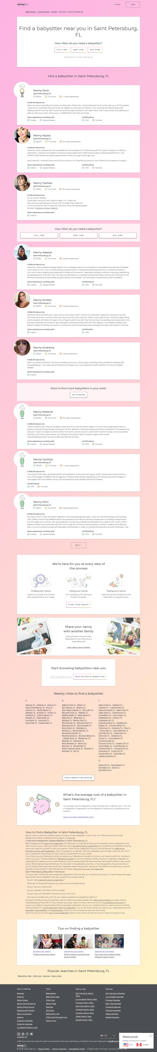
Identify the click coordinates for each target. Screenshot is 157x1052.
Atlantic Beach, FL (45, 715)
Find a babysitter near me (79, 778)
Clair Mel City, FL (105, 733)
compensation (57, 910)
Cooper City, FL (122, 743)
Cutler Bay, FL (119, 754)
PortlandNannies (113, 1007)
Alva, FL (49, 708)
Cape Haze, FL (104, 713)
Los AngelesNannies (115, 997)
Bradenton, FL (84, 738)
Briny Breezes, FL (69, 743)
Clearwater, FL (120, 733)
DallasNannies (112, 1014)
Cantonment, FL (117, 708)
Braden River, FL (70, 738)
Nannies (46, 976)
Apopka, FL (30, 713)
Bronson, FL (67, 746)
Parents (20, 997)
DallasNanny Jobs (84, 1017)
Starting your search (42, 952)
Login (117, 4)
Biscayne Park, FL (84, 723)
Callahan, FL (117, 705)
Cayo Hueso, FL (119, 715)
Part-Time (78, 50)
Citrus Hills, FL (106, 731)
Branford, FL (78, 741)
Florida (54, 12)
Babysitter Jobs (25, 976)
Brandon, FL (67, 741)
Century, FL (117, 718)
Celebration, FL (104, 718)
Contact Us (22, 1037)
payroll (72, 838)
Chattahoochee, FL (106, 723)
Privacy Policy (44, 1049)
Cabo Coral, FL (104, 705)
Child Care (37, 976)
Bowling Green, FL (69, 736)
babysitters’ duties (65, 859)
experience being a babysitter (51, 880)
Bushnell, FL (67, 751)
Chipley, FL (103, 725)
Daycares (50, 1011)
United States (43, 12)
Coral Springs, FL (121, 746)
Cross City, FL (117, 751)
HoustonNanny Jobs (85, 1013)
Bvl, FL (76, 751)
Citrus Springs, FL (120, 731)
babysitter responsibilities (36, 910)
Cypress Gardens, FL (107, 756)
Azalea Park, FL (45, 723)
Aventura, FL (43, 720)
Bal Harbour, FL (68, 708)
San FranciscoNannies (115, 993)
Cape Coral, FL (122, 710)
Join (133, 4)
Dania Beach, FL (118, 765)
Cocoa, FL (102, 738)
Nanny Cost (51, 1021)
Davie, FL (116, 768)
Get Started (78, 395)
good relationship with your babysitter (59, 908)
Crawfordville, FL (105, 748)
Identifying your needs (73, 952)
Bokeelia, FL (81, 728)
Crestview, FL (104, 751)
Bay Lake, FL (88, 710)
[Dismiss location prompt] (150, 1036)
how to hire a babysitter (59, 913)
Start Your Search (78, 605)
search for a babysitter (53, 843)
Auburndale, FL (42, 718)
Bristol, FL (82, 743)
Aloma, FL (51, 705)
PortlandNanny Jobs (85, 1010)
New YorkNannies (113, 1004)
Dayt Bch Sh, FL (105, 770)
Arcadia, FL (41, 713)
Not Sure (95, 50)
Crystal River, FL (105, 754)
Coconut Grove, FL (106, 743)
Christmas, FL (104, 728)
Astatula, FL (31, 715)
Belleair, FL (83, 713)
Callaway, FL (103, 708)
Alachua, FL (30, 705)
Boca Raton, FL (68, 728)
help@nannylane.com (117, 1041)
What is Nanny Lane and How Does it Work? (77, 956)
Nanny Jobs (56, 976)
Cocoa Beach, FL (115, 738)
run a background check (113, 903)
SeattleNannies (112, 1017)
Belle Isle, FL (67, 718)
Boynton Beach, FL (87, 736)
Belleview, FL (79, 718)
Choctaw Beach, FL (117, 725)
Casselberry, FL (105, 715)
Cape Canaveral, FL (106, 710)
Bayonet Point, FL (69, 713)
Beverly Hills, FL (80, 720)
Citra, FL (127, 728)
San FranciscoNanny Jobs (84, 994)
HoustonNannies (113, 1011)
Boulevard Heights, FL (71, 733)
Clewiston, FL (116, 736)
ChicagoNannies (113, 1000)
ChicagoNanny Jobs (84, 1003)
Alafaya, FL (41, 705)
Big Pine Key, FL (69, 723)
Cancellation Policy (77, 1049)
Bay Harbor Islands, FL (71, 710)
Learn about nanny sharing (78, 647)
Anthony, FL (31, 710)
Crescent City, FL (121, 748)
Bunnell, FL (89, 748)
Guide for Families (25, 1021)
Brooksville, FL (79, 746)
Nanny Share (22, 1000)
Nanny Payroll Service (26, 1004)
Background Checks (25, 1011)
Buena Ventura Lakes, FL (72, 748)
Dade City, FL (104, 765)
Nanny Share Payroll (25, 1007)
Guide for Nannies (24, 1024)
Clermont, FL (104, 736)
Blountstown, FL (69, 725)
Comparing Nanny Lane (27, 1028)
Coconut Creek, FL (106, 741)
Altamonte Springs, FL (35, 708)
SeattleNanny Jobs (84, 1020)
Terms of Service (59, 1049)
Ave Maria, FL (31, 720)
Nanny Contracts (24, 1014)
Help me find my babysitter (90, 677)
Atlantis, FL (30, 718)
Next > (78, 545)
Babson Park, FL (69, 705)
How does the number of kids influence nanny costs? (107, 956)
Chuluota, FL (117, 728)
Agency (20, 1017)
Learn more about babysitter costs (78, 817)
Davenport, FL (104, 768)
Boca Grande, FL (84, 725)
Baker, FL (81, 705)
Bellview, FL (67, 720)
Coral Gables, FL (105, 746)
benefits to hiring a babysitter (85, 846)
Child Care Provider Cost (56, 1017)
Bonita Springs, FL (80, 731)
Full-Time (62, 50)
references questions (102, 900)
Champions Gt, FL (106, 720)
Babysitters (31, 12)
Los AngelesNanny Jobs (86, 999)
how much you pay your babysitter (88, 869)
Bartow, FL (81, 708)
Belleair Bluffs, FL (69, 715)
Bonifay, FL (66, 731)
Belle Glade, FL (84, 715)
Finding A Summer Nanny (44, 955)
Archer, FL (51, 713)
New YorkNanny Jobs (85, 1006)
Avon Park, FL (31, 723)
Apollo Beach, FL (44, 710)
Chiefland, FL (121, 723)
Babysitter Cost (53, 1014)
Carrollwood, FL (119, 713)
